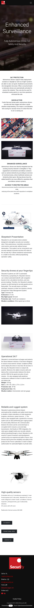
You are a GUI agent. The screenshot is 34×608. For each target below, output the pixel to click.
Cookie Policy (17, 599)
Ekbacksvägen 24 (7, 588)
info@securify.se (7, 582)
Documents (6, 522)
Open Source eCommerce (25, 605)
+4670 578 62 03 (7, 576)
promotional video (9, 531)
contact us (7, 540)
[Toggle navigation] (31, 3)
